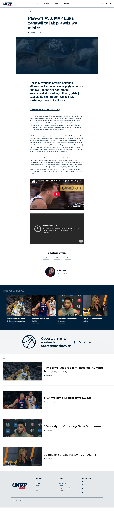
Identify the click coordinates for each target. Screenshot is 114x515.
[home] (7, 3)
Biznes (66, 3)
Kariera (61, 485)
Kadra (57, 3)
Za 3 (36, 490)
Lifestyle (47, 3)
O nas (60, 481)
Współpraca (62, 483)
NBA (38, 3)
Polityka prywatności (65, 488)
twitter (65, 273)
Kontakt (61, 490)
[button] (93, 3)
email (59, 273)
